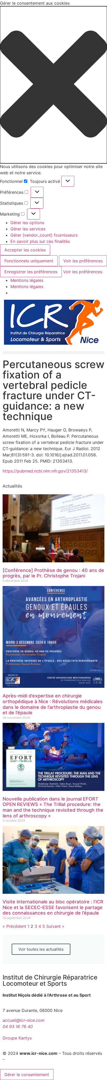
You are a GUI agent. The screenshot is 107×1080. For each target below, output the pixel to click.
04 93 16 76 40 (18, 1026)
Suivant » (55, 926)
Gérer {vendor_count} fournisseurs (44, 235)
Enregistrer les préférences (30, 271)
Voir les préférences (83, 260)
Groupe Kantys (17, 1038)
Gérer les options (27, 222)
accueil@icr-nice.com (23, 1020)
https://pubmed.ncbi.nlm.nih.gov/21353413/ (45, 471)
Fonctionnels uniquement (28, 260)
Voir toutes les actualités (41, 949)
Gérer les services (27, 228)
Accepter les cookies (25, 249)
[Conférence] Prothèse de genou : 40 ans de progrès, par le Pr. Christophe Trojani (53, 573)
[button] (53, 84)
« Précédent (14, 926)
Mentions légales (26, 280)
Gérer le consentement (26, 1074)
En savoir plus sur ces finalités (40, 241)
